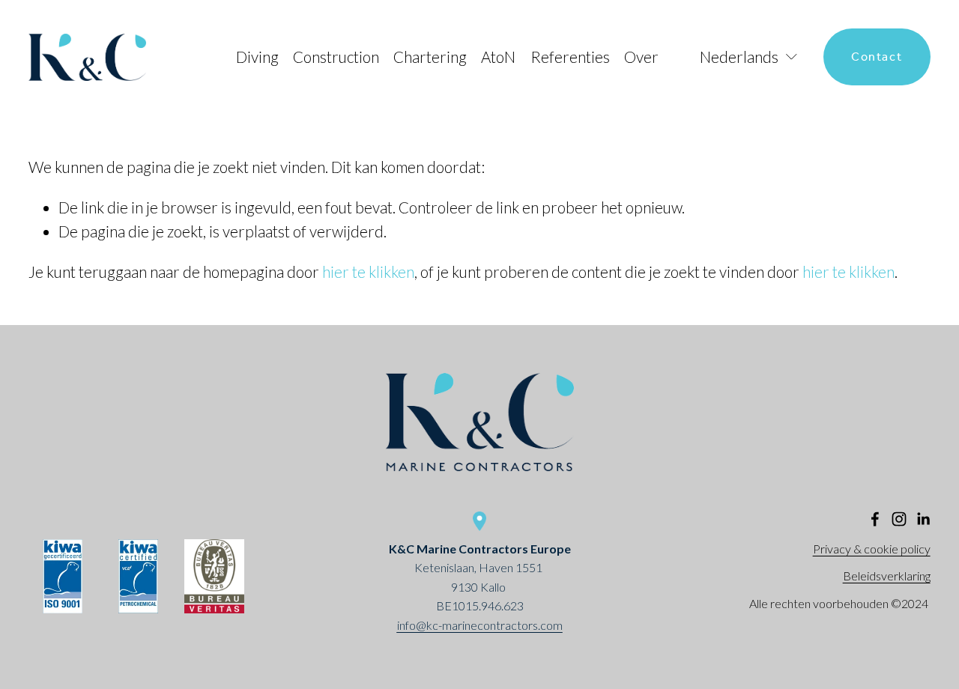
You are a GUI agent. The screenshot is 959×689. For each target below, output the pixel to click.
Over (641, 57)
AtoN (498, 57)
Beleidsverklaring (887, 575)
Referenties (570, 57)
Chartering (430, 57)
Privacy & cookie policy (872, 548)
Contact (876, 57)
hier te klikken (368, 272)
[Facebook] (875, 519)
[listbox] (741, 57)
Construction (336, 57)
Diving (257, 57)
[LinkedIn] (923, 519)
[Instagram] (899, 519)
